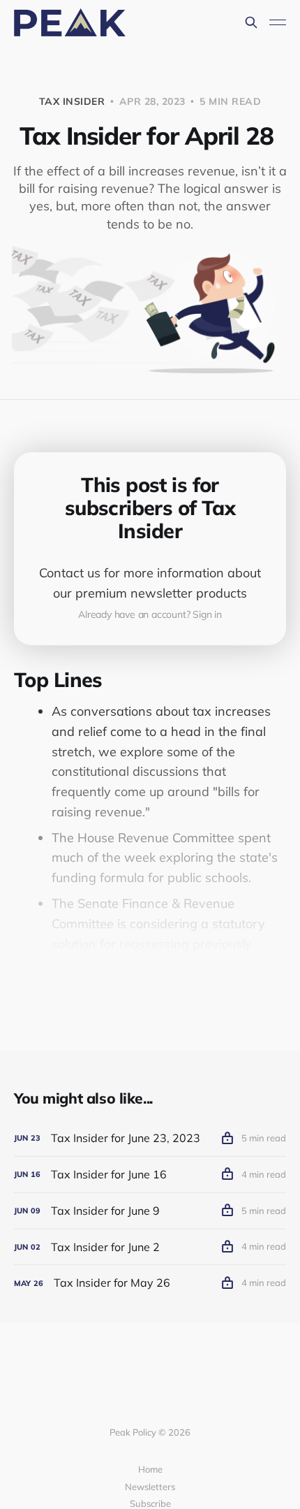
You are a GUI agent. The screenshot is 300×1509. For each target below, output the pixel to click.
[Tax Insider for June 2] (150, 1247)
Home (150, 1469)
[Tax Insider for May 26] (150, 1283)
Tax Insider (72, 101)
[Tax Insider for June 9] (150, 1211)
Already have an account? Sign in (150, 614)
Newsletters (150, 1486)
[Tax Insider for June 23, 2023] (150, 1138)
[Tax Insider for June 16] (150, 1174)
